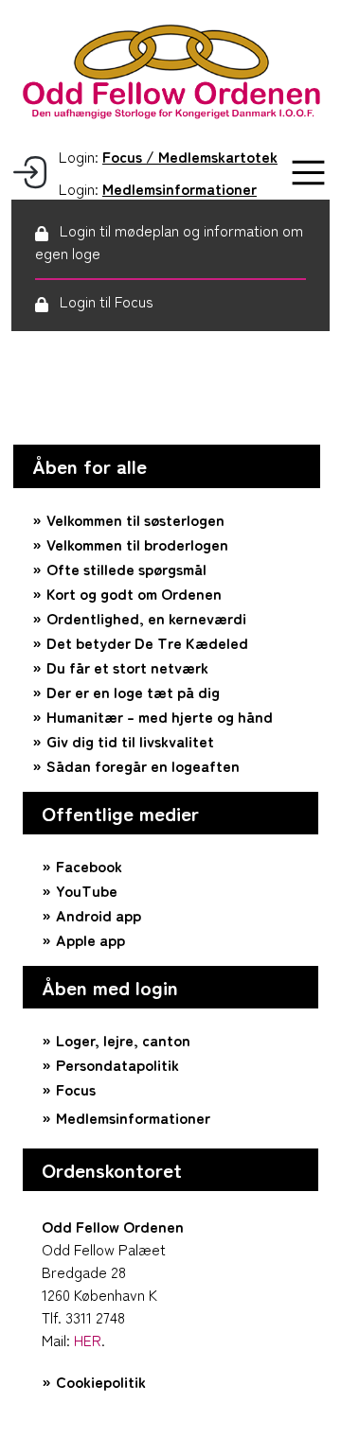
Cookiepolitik (101, 1381)
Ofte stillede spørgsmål (126, 568)
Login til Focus (106, 300)
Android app (98, 914)
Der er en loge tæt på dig (133, 691)
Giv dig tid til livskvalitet (130, 740)
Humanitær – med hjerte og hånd (159, 716)
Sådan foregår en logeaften (143, 765)
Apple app (90, 939)
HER (87, 1339)
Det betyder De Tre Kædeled (147, 642)
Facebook (89, 865)
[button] (308, 172)
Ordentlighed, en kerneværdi (146, 617)
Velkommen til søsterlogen (135, 519)
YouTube (86, 890)
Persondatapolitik (117, 1064)
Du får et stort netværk (127, 667)
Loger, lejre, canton (123, 1039)
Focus (76, 1088)
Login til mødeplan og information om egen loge (169, 241)
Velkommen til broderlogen (137, 544)
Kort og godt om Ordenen (134, 593)
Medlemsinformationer (133, 1117)
